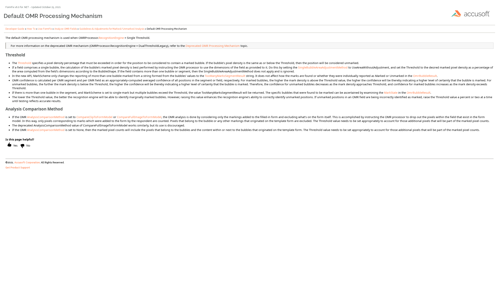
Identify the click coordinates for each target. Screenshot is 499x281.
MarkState (390, 92)
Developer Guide (14, 29)
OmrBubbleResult (425, 76)
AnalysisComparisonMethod (46, 117)
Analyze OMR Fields (65, 29)
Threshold (24, 63)
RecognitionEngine (111, 38)
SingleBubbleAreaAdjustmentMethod (323, 67)
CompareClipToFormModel (94, 117)
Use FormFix (45, 29)
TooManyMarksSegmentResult (225, 76)
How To (31, 29)
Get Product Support (17, 167)
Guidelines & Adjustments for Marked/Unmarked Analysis (111, 29)
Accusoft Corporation (27, 162)
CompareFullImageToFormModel (139, 117)
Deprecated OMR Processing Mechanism (213, 46)
